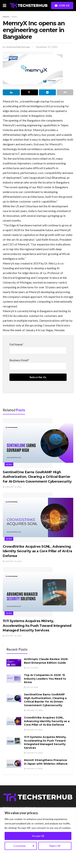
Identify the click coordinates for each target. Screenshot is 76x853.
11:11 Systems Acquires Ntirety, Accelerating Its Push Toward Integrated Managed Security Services (37, 625)
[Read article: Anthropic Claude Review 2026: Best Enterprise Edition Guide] (13, 662)
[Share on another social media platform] (65, 92)
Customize (19, 845)
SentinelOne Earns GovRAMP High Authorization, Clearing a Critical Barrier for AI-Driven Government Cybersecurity (37, 476)
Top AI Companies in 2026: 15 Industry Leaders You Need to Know (45, 678)
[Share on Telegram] (47, 92)
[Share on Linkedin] (11, 92)
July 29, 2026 (32, 668)
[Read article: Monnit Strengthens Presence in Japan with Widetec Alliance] (13, 763)
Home (6, 16)
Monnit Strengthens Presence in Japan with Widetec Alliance (46, 761)
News (14, 16)
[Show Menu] (4, 5)
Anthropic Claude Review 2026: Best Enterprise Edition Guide (46, 660)
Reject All (54, 845)
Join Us (64, 5)
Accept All (38, 835)
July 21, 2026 (32, 687)
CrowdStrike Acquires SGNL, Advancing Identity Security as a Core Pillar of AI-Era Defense (37, 551)
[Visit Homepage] (28, 5)
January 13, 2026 (13, 487)
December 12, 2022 (47, 46)
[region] (38, 830)
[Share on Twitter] (29, 92)
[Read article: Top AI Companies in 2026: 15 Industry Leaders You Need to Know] (13, 678)
